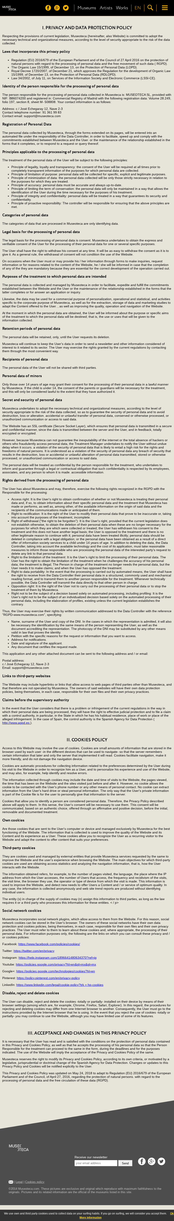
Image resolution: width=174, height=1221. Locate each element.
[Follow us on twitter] (67, 9)
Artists (106, 8)
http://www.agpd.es (16, 723)
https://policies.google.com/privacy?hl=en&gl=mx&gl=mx (56, 964)
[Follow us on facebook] (49, 9)
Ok (172, 1213)
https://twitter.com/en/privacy (34, 951)
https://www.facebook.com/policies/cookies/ (49, 944)
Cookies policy (34, 1182)
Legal (19, 1182)
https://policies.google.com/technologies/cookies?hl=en (55, 971)
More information (91, 1217)
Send (125, 1163)
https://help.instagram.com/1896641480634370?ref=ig (58, 957)
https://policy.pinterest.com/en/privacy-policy (48, 978)
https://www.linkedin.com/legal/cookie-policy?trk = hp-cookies (59, 985)
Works (122, 8)
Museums (86, 8)
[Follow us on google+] (58, 9)
